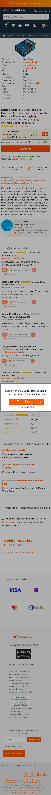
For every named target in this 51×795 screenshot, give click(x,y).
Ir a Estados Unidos (26, 402)
